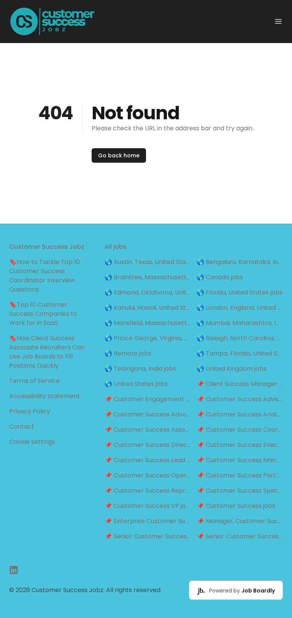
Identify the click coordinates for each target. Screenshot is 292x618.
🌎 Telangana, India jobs (140, 368)
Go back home (119, 155)
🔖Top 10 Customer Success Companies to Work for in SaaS (43, 313)
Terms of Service (34, 380)
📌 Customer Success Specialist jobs (240, 490)
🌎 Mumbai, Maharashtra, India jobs (240, 323)
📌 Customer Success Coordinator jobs (240, 429)
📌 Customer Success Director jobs (148, 444)
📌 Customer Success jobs (236, 505)
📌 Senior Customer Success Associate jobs (148, 536)
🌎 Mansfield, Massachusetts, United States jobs (148, 323)
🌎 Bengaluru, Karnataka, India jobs (240, 262)
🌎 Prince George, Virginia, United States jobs (148, 338)
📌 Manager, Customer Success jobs (240, 521)
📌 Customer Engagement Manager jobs (148, 399)
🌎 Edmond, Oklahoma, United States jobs (148, 292)
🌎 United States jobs (136, 383)
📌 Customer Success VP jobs (148, 505)
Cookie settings (32, 441)
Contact (21, 426)
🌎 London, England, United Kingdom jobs (240, 307)
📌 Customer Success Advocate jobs (148, 414)
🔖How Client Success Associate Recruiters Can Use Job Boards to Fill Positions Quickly (46, 352)
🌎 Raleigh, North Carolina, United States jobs (240, 338)
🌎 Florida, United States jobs (239, 292)
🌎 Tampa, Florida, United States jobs (240, 353)
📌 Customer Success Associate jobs (148, 429)
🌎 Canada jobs (220, 277)
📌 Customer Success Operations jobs (148, 475)
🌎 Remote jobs (128, 353)
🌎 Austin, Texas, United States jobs (148, 262)
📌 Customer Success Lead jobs (148, 460)
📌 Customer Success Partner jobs (240, 475)
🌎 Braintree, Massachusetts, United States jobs (148, 277)
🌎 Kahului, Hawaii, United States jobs (148, 307)
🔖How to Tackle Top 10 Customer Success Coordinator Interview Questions (44, 276)
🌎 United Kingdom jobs (232, 368)
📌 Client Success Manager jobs (240, 383)
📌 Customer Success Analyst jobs (240, 414)
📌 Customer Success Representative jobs (148, 490)
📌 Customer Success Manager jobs (240, 460)
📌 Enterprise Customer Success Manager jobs (148, 521)
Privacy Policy (29, 411)
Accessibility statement (44, 396)
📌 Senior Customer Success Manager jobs (240, 536)
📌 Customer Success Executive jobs (240, 444)
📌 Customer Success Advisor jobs (240, 399)
